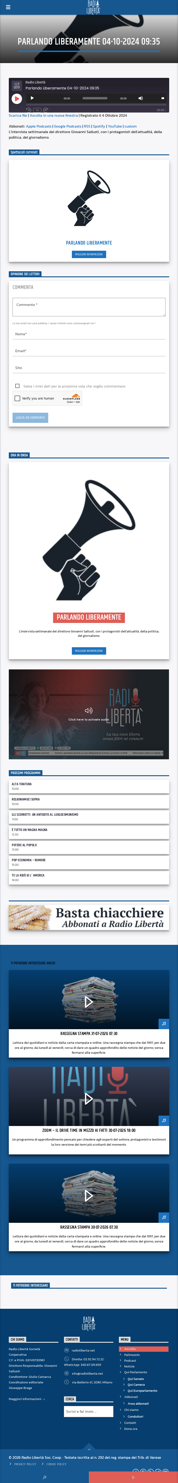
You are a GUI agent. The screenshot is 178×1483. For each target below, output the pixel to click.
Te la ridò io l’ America (28, 875)
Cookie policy (57, 1464)
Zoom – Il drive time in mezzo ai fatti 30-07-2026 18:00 (89, 1130)
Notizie (129, 1366)
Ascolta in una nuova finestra (54, 115)
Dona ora (130, 1428)
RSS (87, 126)
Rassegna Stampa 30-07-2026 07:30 (89, 1227)
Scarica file (18, 115)
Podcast (130, 1360)
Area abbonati (138, 1403)
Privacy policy (25, 1464)
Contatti (130, 1422)
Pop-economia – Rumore (28, 860)
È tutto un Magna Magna (30, 830)
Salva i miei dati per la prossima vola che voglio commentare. (74, 386)
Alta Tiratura (22, 784)
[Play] (32, 98)
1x (37, 110)
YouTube (115, 126)
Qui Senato (136, 1378)
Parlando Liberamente (89, 243)
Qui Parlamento (135, 1372)
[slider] (163, 98)
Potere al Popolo (24, 845)
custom (130, 126)
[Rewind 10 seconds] (28, 110)
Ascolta (130, 1348)
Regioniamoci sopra (26, 799)
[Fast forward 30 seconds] (45, 110)
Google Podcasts (67, 126)
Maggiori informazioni (89, 254)
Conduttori (135, 1416)
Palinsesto (132, 1354)
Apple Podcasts (38, 126)
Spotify (99, 126)
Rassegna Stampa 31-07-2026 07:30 (88, 1033)
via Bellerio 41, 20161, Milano (92, 1382)
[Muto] (140, 98)
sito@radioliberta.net (87, 1373)
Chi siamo (131, 1409)
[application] (96, 98)
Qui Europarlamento (142, 1390)
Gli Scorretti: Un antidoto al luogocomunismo (45, 815)
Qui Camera (136, 1384)
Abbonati (131, 1397)
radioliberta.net (83, 1350)
